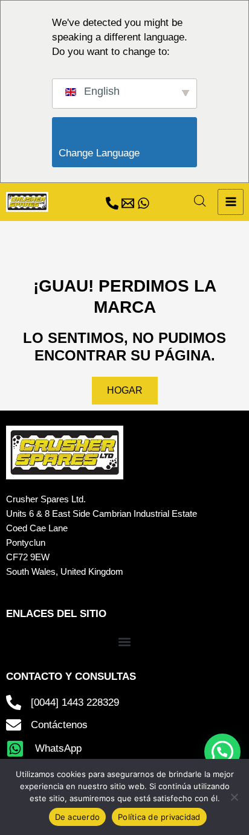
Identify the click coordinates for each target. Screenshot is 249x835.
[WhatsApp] (143, 203)
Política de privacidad (159, 817)
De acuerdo (77, 817)
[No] (234, 797)
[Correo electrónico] (127, 203)
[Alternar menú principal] (230, 202)
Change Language (128, 153)
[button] (125, 642)
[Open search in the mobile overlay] (200, 200)
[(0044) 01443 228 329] (112, 203)
